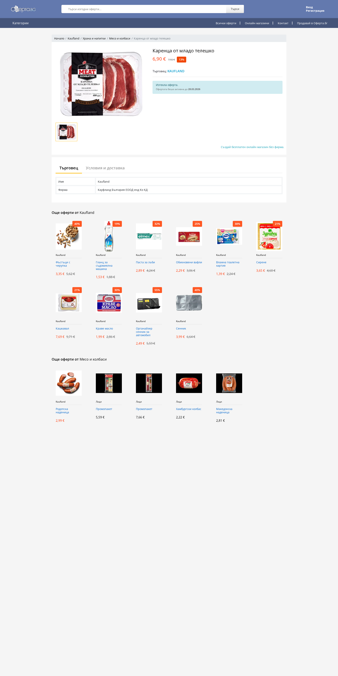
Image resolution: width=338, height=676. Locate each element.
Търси (235, 9)
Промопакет (104, 409)
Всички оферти (226, 23)
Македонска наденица (224, 410)
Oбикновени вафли (189, 262)
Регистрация (315, 11)
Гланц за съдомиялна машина (104, 266)
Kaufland (73, 38)
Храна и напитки (94, 38)
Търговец (68, 168)
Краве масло (104, 328)
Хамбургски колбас (188, 409)
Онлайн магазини (257, 23)
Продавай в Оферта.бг (312, 23)
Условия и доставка (105, 168)
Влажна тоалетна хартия (227, 264)
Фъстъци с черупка (63, 264)
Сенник (181, 328)
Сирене (261, 262)
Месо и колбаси (119, 38)
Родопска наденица (62, 410)
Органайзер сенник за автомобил (144, 332)
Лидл (99, 401)
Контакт (283, 23)
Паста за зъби (145, 262)
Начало (59, 38)
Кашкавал (62, 328)
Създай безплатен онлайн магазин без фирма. (252, 147)
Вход (309, 7)
